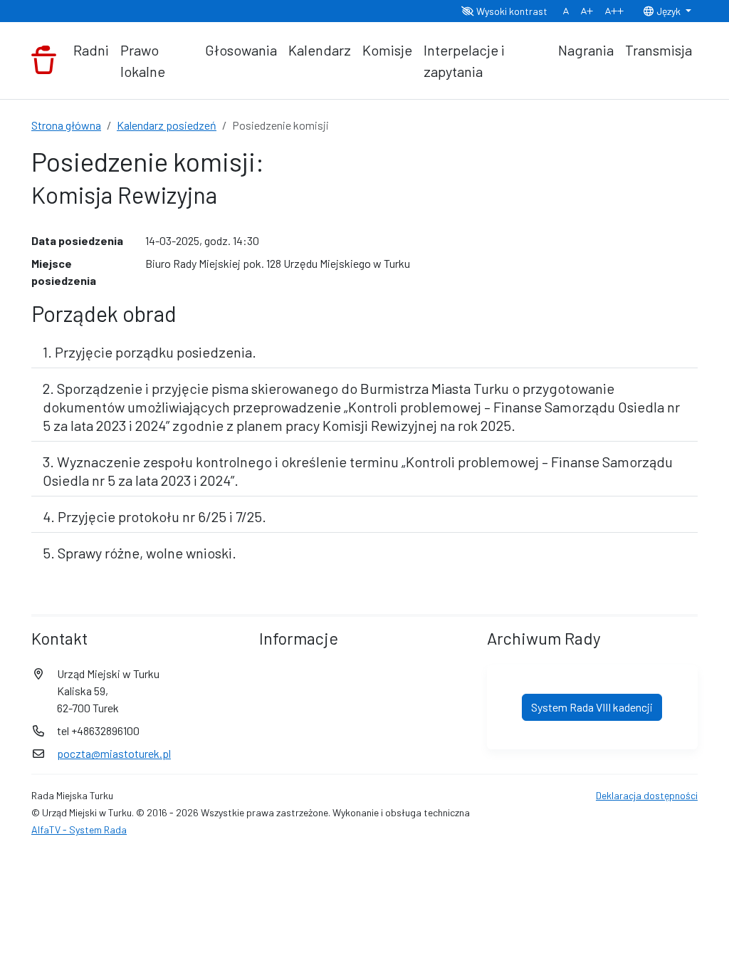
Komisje (387, 49)
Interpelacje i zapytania (464, 60)
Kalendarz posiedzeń (166, 125)
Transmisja (658, 49)
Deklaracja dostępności (647, 795)
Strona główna (66, 125)
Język (668, 11)
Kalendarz (319, 49)
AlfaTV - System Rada (79, 829)
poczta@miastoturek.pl (114, 753)
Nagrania (586, 49)
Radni (91, 49)
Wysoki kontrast (510, 11)
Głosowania (241, 49)
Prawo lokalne (142, 60)
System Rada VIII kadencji (592, 707)
